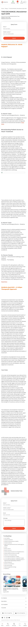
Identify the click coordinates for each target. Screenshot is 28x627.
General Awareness (8, 539)
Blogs (6, 8)
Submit (14, 38)
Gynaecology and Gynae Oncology (11, 553)
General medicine (8, 542)
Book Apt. (14, 625)
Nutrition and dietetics (9, 563)
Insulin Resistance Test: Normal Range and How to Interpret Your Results (10, 589)
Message (5, 518)
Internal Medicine (8, 562)
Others (5, 547)
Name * (5, 26)
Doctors (7, 625)
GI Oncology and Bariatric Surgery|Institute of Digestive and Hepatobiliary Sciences (14, 560)
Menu (2, 625)
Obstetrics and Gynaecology (10, 554)
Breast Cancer (7, 548)
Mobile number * (7, 31)
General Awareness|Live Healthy (11, 541)
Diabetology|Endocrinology (10, 566)
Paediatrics (6, 568)
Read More (4, 281)
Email (4, 513)
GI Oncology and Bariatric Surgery (11, 556)
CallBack (25, 625)
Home (2, 8)
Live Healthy (7, 538)
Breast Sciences (7, 550)
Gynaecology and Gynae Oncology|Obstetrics (14, 551)
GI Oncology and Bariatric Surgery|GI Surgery (14, 558)
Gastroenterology (8, 565)
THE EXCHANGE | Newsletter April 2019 (18, 8)
